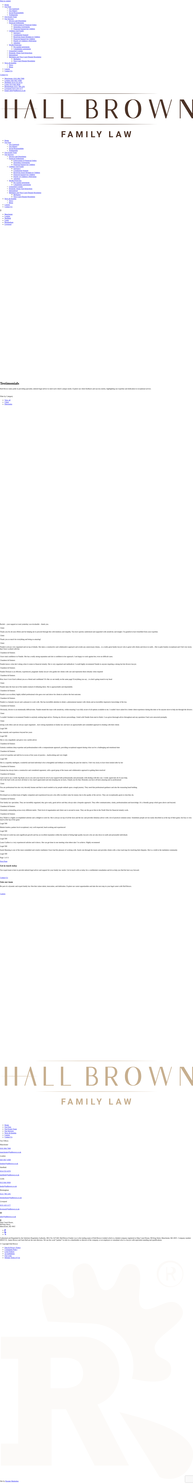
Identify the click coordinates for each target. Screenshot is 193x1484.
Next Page (3, 861)
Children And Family (16, 31)
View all (7, 400)
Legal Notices (9, 1252)
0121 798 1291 (14, 87)
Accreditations (9, 1254)
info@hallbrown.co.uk (14, 91)
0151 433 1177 (13, 89)
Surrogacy (17, 33)
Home (6, 5)
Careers (7, 69)
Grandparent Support (20, 35)
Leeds (6, 220)
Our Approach (14, 9)
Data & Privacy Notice (12, 1248)
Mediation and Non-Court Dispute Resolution (25, 57)
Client (6, 402)
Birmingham (8, 222)
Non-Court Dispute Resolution (24, 61)
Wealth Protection (15, 45)
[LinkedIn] (5, 1232)
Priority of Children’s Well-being (24, 41)
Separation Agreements (21, 27)
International (13, 55)
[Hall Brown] (96, 1104)
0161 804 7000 (14, 78)
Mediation (17, 59)
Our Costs (8, 1256)
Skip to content (5, 1)
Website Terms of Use (12, 1258)
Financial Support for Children (24, 29)
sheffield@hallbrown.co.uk (9, 1175)
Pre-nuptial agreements (21, 47)
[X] (5, 1234)
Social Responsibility (16, 13)
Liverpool (7, 224)
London (7, 216)
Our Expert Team (10, 17)
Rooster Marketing (12, 1481)
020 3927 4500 (13, 80)
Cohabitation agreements (22, 49)
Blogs (11, 67)
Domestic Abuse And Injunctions (20, 53)
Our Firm (7, 7)
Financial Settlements (16, 23)
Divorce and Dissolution (17, 21)
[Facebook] (5, 1230)
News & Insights (10, 63)
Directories (8, 404)
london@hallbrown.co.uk (9, 1164)
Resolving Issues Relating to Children (26, 37)
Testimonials (13, 15)
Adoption (16, 43)
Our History (13, 11)
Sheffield (7, 218)
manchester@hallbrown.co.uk (10, 1152)
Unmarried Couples (16, 51)
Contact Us (8, 71)
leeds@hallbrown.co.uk (8, 1186)
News (11, 65)
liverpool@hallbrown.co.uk (9, 1209)
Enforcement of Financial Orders (25, 25)
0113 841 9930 (12, 84)
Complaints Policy (10, 1250)
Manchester (8, 214)
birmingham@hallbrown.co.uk (11, 1198)
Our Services (9, 19)
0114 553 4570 (13, 82)
